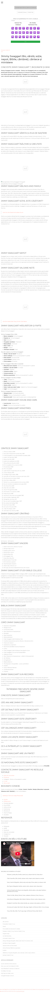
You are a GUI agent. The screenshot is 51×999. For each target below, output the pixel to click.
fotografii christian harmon (7, 975)
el (11, 989)
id (18, 989)
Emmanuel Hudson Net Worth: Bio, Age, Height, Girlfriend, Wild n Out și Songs (28, 907)
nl (36, 989)
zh (26, 989)
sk (0, 991)
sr (48, 989)
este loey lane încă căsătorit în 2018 (10, 966)
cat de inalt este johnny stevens (8, 963)
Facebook (6, 777)
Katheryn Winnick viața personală (13, 795)
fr (11, 991)
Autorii (4, 926)
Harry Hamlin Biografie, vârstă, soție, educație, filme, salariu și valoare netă (26, 882)
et (21, 991)
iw (16, 989)
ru (46, 989)
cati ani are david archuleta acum (13, 212)
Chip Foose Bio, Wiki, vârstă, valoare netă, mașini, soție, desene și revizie (25, 878)
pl (40, 989)
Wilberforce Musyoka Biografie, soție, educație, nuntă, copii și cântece (18, 952)
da (14, 989)
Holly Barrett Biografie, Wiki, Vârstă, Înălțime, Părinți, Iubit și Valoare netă (26, 899)
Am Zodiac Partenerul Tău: (32, 23)
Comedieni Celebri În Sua (8, 938)
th (6, 991)
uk (3, 989)
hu (8, 989)
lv (30, 989)
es (20, 989)
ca (24, 989)
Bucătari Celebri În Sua (7, 955)
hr (15, 991)
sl (2, 991)
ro (44, 989)
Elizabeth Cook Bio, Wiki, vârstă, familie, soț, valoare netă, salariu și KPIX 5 (26, 903)
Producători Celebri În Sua (8, 924)
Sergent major (5, 933)
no (38, 989)
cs (17, 991)
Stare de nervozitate (9, 775)
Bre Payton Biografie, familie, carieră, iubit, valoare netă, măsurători (24, 886)
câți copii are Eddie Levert (7, 973)
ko (28, 989)
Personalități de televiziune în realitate (11, 928)
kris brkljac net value (6, 971)
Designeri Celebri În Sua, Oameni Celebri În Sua (13, 931)
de (34, 989)
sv (19, 991)
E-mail (5, 781)
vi (10, 989)
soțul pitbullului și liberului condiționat (10, 968)
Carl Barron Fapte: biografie (8, 943)
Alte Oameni (5, 921)
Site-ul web (7, 783)
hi (13, 991)
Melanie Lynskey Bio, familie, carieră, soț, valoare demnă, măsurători (24, 874)
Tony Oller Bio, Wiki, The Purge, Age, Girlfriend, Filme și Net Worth (24, 911)
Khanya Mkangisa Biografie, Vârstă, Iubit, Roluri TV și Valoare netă (17, 940)
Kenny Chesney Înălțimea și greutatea (11, 948)
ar (1, 989)
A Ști (25, 41)
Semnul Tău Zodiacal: (18, 23)
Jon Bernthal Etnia (6, 936)
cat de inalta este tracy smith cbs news (15, 321)
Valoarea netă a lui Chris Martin (9, 945)
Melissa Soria (7, 801)
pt (42, 989)
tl (4, 991)
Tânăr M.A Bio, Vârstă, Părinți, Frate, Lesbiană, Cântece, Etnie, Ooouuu (25, 895)
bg (5, 989)
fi (9, 991)
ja (23, 991)
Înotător (4, 950)
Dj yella (5, 799)
